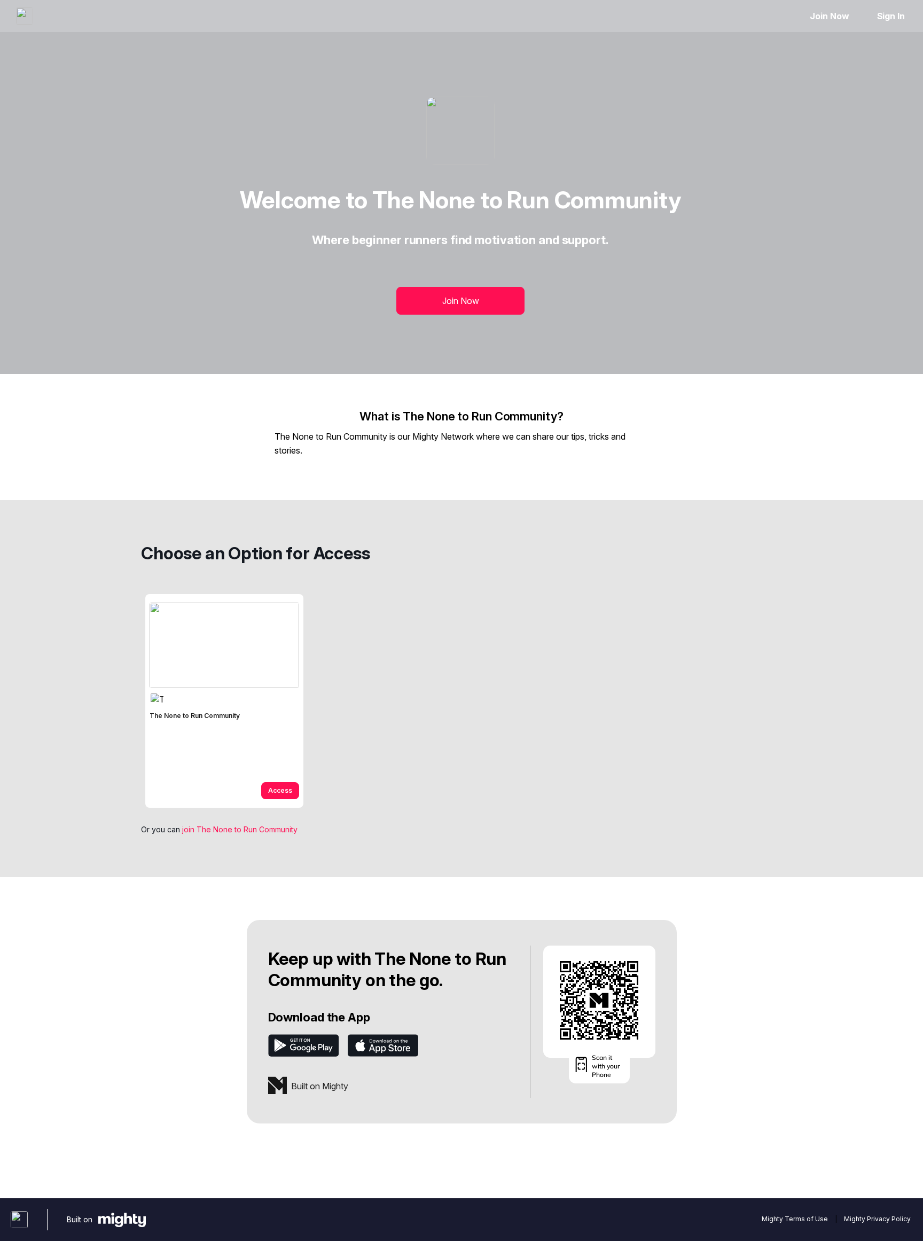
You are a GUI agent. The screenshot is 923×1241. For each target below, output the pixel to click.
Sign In (891, 16)
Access (280, 790)
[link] (224, 701)
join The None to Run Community (240, 829)
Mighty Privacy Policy (877, 1219)
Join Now (829, 16)
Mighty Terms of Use (795, 1219)
